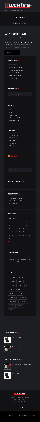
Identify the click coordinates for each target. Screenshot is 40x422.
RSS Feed (14, 156)
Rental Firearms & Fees (17, 201)
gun (27, 285)
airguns (12, 277)
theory (12, 310)
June (13, 143)
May (13, 146)
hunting (18, 289)
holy (11, 289)
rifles (11, 306)
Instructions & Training (17, 198)
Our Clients (13, 298)
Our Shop (23, 298)
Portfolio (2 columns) (16, 73)
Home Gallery (14, 65)
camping (12, 281)
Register (12, 110)
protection (24, 302)
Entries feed (13, 115)
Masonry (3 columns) (16, 70)
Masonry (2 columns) (16, 67)
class (20, 281)
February (14, 135)
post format (13, 302)
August (13, 138)
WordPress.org (14, 120)
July (12, 140)
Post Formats (14, 78)
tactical (19, 306)
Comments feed (15, 118)
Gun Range (13, 203)
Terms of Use (31, 416)
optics (20, 294)
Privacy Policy (21, 418)
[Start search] (5, 52)
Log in (12, 112)
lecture (12, 294)
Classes (12, 285)
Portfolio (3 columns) (16, 75)
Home (15, 23)
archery (20, 277)
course (20, 285)
